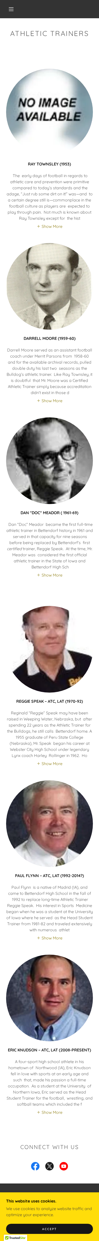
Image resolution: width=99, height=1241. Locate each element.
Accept (49, 1229)
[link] (35, 1167)
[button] (11, 9)
